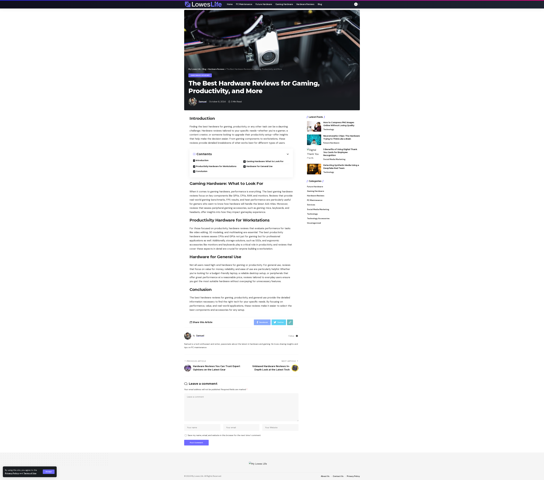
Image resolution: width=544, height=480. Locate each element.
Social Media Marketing (334, 159)
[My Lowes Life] (203, 4)
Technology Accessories (318, 218)
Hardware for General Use (259, 166)
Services (311, 205)
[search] (349, 4)
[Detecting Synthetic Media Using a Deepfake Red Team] (314, 169)
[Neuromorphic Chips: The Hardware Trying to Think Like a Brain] (314, 139)
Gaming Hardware (315, 191)
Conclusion (201, 171)
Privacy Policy (12, 473)
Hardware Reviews (200, 75)
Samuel (203, 101)
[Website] (296, 336)
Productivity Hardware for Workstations (216, 166)
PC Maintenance (314, 200)
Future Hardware (331, 143)
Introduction (202, 160)
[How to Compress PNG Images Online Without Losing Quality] (314, 126)
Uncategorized (314, 223)
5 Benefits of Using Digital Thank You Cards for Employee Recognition (340, 152)
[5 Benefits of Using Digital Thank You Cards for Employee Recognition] (314, 153)
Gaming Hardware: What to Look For (264, 161)
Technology (328, 129)
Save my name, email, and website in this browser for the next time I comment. (224, 435)
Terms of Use (30, 473)
